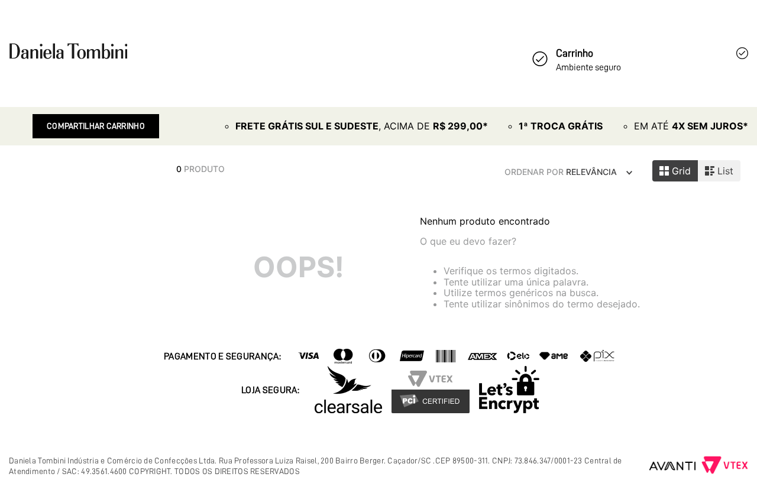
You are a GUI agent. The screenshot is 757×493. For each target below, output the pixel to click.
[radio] (675, 170)
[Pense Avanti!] (672, 466)
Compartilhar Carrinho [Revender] (96, 126)
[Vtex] (724, 466)
